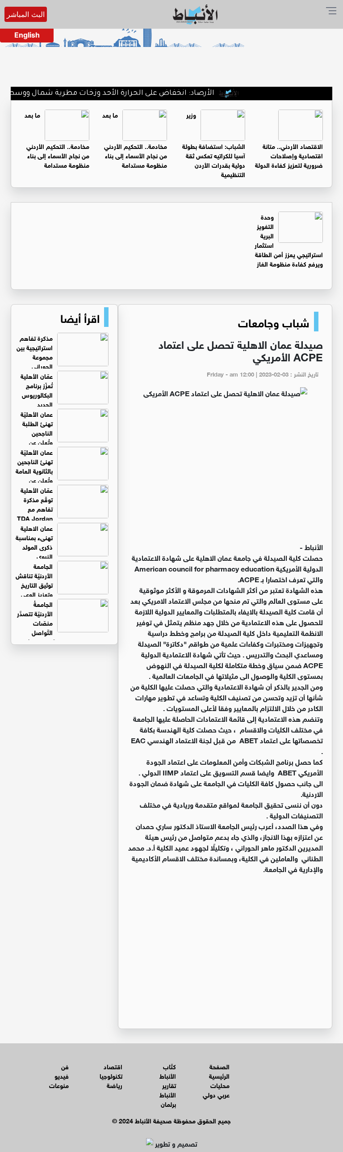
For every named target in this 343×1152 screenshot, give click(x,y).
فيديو (61, 1075)
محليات (220, 1084)
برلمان (168, 1103)
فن (65, 1066)
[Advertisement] (225, 474)
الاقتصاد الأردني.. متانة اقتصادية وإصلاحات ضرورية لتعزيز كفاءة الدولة (289, 155)
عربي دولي (216, 1094)
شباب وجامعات (274, 321)
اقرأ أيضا (80, 317)
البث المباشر (26, 14)
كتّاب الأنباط (167, 1070)
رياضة (114, 1084)
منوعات (59, 1084)
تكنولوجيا (111, 1075)
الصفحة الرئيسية (219, 1070)
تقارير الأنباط (167, 1089)
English (27, 34)
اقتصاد (113, 1066)
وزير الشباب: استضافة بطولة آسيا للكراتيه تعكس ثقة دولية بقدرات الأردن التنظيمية (213, 144)
